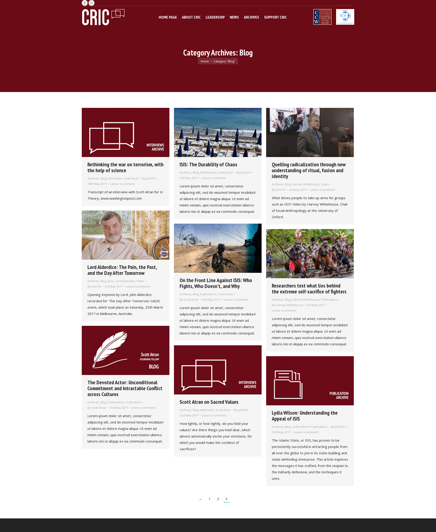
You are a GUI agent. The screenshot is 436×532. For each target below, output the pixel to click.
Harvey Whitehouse (306, 184)
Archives (93, 178)
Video (325, 184)
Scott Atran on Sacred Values (209, 401)
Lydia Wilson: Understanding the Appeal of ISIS (305, 415)
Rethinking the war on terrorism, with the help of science (125, 167)
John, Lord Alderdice (121, 281)
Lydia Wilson (301, 427)
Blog (104, 178)
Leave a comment (122, 184)
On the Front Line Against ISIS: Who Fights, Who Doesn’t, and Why (216, 283)
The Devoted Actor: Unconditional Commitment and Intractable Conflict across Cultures (124, 388)
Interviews (115, 178)
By (149, 178)
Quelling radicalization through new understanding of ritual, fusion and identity (309, 170)
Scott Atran (131, 178)
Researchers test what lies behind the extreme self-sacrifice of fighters (309, 288)
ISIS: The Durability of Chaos (208, 164)
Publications (208, 172)
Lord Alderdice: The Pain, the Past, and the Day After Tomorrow (122, 270)
